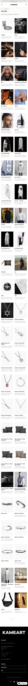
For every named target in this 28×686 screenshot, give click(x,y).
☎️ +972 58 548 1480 (5, 659)
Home (2, 8)
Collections (6, 8)
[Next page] (16, 619)
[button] (1, 4)
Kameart (11, 677)
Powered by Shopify (17, 677)
